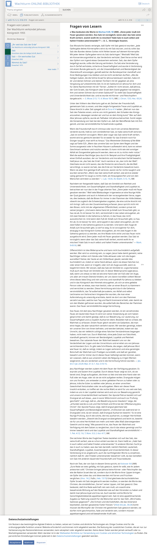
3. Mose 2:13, (91, 98)
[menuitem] (149, 10)
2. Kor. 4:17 (100, 433)
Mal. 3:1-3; (89, 363)
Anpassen (41, 542)
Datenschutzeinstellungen (69, 536)
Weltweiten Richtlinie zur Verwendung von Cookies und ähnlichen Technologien (97, 533)
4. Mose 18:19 (106, 98)
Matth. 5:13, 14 (123, 178)
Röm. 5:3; (90, 433)
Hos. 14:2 (85, 478)
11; (98, 98)
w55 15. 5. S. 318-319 (17, 20)
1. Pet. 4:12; (75, 433)
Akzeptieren (15, 542)
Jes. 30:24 (127, 504)
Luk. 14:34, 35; (109, 178)
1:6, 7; (83, 433)
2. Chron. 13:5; (124, 98)
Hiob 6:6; (119, 504)
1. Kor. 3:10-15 (100, 363)
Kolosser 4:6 (126, 463)
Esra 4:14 (112, 109)
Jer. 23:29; (79, 363)
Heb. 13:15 (101, 478)
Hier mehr (52, 69)
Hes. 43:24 (136, 98)
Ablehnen (28, 542)
